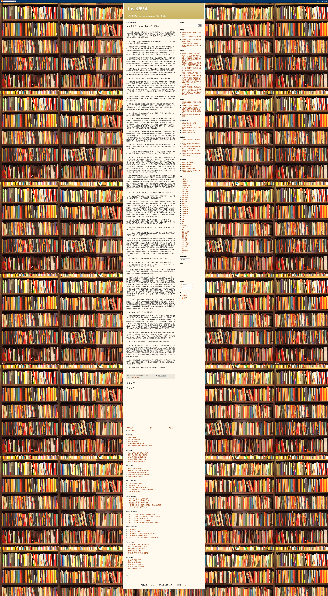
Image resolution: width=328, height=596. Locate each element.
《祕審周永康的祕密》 (134, 485)
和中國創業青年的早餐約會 (189, 123)
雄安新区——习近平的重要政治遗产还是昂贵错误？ (191, 40)
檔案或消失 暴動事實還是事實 (136, 444)
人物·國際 (184, 199)
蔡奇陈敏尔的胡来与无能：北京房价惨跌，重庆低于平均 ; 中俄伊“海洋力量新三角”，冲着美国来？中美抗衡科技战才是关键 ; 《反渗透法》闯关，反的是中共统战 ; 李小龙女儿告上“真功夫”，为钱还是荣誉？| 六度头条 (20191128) (191, 90)
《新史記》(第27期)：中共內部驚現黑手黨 (139, 520)
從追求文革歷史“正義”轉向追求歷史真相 (138, 453)
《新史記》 (185, 183)
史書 (183, 219)
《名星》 (184, 179)
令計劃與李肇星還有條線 (134, 562)
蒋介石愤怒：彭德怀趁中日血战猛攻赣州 (138, 470)
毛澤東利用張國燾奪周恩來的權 (136, 461)
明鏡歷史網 (136, 8)
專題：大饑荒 (185, 232)
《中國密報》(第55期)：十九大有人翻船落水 (191, 150)
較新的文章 (130, 428)
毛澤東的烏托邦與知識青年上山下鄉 (137, 547)
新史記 (185, 295)
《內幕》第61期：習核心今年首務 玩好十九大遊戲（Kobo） (144, 537)
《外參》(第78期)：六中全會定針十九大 (138, 501)
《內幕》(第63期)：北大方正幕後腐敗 (138, 499)
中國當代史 (185, 213)
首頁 (151, 428)
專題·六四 (184, 236)
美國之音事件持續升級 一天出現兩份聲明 (191, 111)
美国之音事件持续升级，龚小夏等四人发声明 (191, 45)
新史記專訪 (185, 250)
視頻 (183, 248)
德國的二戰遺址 (132, 437)
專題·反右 (184, 238)
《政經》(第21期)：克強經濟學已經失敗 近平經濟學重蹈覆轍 (191, 147)
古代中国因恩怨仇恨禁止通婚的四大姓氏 (138, 474)
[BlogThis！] (161, 376)
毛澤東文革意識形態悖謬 (134, 551)
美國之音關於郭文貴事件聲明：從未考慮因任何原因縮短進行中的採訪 (191, 108)
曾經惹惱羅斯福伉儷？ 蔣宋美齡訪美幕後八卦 (140, 446)
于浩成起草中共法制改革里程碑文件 (137, 459)
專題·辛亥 (184, 242)
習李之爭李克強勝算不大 (134, 560)
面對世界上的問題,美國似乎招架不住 (137, 455)
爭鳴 (183, 228)
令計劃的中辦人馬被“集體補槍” (136, 566)
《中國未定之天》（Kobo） (135, 531)
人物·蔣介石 (185, 201)
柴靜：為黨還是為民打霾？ (135, 568)
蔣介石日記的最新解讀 (134, 439)
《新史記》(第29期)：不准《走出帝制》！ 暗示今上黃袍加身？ (144, 516)
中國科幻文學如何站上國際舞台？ (191, 43)
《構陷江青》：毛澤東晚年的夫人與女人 (138, 487)
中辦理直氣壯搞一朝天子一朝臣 (136, 564)
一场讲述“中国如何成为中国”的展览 (137, 472)
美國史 (183, 230)
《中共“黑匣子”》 (186, 166)
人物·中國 (184, 189)
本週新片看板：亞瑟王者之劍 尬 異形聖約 (192, 127)
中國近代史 (185, 209)
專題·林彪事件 (185, 244)
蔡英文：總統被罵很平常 (188, 125)
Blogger (185, 585)
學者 (183, 252)
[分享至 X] (162, 376)
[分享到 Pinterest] (165, 376)
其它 (183, 224)
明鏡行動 (184, 226)
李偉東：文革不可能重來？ (135, 468)
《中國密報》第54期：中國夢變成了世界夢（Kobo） (142, 533)
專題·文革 (184, 240)
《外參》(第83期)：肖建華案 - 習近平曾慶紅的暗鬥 (191, 144)
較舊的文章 (172, 428)
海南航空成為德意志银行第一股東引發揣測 (191, 115)
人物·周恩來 (185, 193)
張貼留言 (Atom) (134, 431)
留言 (183, 288)
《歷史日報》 (185, 187)
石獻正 (185, 298)
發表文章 (184, 285)
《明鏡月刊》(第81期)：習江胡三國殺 (138, 503)
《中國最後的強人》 (133, 529)
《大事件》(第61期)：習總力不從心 (137, 507)
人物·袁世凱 (185, 197)
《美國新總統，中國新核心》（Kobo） (138, 535)
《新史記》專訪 (186, 185)
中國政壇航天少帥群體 (188, 130)
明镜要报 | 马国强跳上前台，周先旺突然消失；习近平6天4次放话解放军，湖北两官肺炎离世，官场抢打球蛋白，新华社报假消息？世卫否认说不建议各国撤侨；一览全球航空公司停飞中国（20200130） (191, 57)
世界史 (183, 215)
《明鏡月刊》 (185, 181)
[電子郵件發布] (156, 375)
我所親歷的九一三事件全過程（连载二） (138, 544)
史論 (138, 378)
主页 (129, 578)
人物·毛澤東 (185, 191)
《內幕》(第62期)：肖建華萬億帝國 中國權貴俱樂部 (191, 154)
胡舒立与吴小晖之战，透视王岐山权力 (191, 36)
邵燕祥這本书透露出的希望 (135, 476)
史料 (183, 217)
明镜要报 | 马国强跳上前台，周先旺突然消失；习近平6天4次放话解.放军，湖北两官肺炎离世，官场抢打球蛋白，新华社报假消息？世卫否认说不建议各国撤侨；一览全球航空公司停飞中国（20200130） (191, 66)
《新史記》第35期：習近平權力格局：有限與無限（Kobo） (191, 171)
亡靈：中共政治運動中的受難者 (136, 549)
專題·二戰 (184, 234)
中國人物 (184, 205)
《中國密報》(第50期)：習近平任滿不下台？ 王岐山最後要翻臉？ (145, 505)
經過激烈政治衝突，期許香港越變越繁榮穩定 (191, 33)
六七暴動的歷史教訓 (133, 442)
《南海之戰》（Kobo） (187, 162)
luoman (174, 585)
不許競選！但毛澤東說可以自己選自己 (138, 553)
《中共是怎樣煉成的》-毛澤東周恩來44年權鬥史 (140, 489)
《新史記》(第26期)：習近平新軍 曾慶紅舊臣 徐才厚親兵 (143, 522)
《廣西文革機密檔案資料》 (135, 483)
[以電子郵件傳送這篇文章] (159, 376)
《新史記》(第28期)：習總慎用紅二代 (138, 518)
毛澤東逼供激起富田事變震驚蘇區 (137, 457)
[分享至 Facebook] (164, 376)
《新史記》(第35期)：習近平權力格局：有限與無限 (141, 514)
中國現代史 (133, 378)
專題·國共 (184, 246)
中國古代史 (185, 207)
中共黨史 (184, 203)
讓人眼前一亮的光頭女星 (188, 132)
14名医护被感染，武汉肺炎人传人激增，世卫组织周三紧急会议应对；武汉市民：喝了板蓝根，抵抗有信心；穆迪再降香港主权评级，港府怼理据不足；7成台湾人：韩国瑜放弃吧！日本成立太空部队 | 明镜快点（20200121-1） (191, 80)
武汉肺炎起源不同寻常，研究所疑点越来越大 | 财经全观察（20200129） (191, 72)
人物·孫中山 (185, 195)
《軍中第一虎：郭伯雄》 (134, 492)
